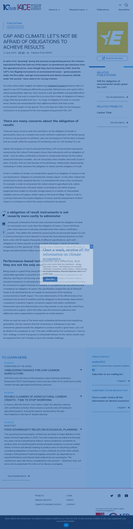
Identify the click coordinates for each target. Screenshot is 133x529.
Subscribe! (50, 279)
